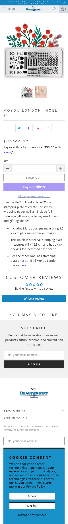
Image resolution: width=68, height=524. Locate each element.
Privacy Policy (35, 486)
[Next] (62, 49)
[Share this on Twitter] (19, 128)
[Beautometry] (34, 9)
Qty (5, 160)
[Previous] (6, 49)
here (23, 261)
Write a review (34, 298)
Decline (32, 506)
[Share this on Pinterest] (38, 128)
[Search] (54, 9)
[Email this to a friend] (47, 128)
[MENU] (2, 9)
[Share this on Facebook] (29, 128)
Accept (32, 496)
